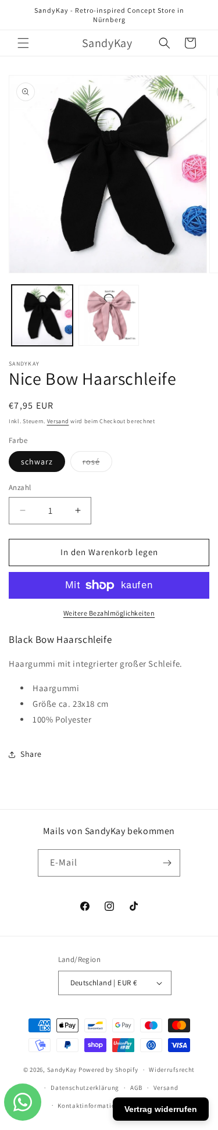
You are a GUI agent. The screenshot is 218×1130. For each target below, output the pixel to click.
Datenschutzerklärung (85, 1087)
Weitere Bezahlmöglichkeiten (109, 613)
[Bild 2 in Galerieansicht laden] (109, 315)
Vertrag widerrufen (160, 1109)
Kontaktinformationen (92, 1106)
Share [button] (31, 754)
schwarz (37, 461)
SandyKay (62, 1069)
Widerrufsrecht (172, 1069)
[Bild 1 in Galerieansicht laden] (42, 315)
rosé (97, 464)
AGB (136, 1087)
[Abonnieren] (167, 863)
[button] (23, 43)
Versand (58, 421)
